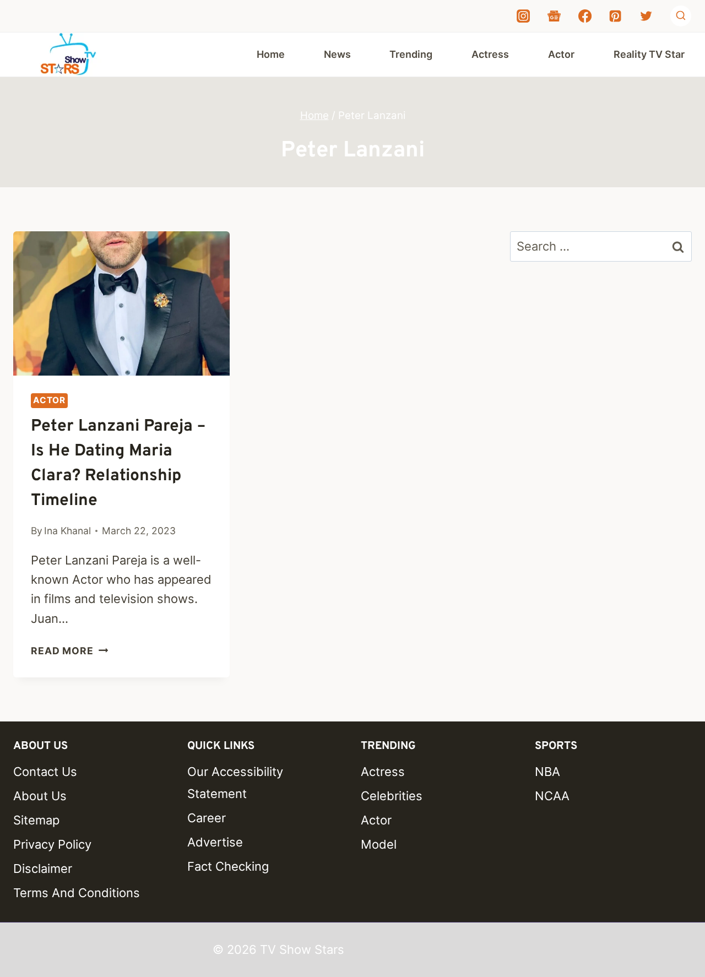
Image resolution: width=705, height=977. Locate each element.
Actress (490, 54)
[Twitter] (646, 16)
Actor (561, 54)
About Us (40, 796)
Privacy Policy (52, 844)
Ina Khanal (67, 530)
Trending (410, 54)
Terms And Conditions (76, 893)
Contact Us (45, 771)
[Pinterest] (615, 16)
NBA (547, 771)
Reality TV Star (649, 54)
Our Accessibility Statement (235, 782)
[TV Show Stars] (68, 54)
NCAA (552, 796)
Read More (69, 650)
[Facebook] (585, 16)
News (337, 54)
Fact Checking (228, 866)
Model (379, 844)
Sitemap (36, 820)
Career (206, 818)
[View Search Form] (680, 16)
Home (271, 54)
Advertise (215, 842)
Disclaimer (42, 868)
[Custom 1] (554, 16)
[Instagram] (523, 16)
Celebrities (391, 796)
